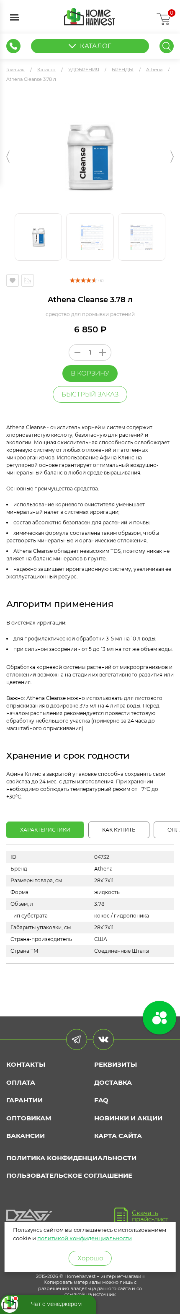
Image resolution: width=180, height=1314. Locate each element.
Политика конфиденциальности (71, 1158)
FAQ (101, 1100)
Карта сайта (118, 1136)
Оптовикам (28, 1118)
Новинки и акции (128, 1118)
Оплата (20, 1082)
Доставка (113, 1082)
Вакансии (25, 1136)
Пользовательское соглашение (69, 1175)
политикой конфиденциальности (84, 1238)
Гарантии (24, 1100)
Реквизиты (115, 1064)
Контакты (25, 1064)
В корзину (90, 373)
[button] (8, 156)
